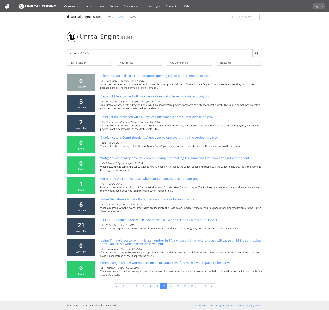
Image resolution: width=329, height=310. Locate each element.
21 (149, 286)
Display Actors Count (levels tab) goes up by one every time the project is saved (159, 137)
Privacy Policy (253, 305)
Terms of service (235, 305)
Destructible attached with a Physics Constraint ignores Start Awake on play (156, 117)
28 (204, 286)
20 (142, 286)
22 (156, 286)
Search (121, 16)
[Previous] (117, 286)
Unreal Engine (198, 305)
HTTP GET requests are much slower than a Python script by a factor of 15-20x (158, 220)
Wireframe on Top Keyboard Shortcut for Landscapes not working (149, 179)
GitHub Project (216, 305)
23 (163, 286)
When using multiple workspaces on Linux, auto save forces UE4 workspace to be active (165, 263)
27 (192, 286)
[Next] (211, 286)
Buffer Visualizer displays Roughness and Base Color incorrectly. (147, 199)
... (129, 286)
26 (185, 286)
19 (135, 286)
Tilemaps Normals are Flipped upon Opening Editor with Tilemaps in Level (155, 76)
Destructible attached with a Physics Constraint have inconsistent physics (155, 96)
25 (177, 286)
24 (170, 286)
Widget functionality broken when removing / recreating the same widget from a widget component (174, 158)
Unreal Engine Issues (86, 17)
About (134, 16)
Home (110, 16)
